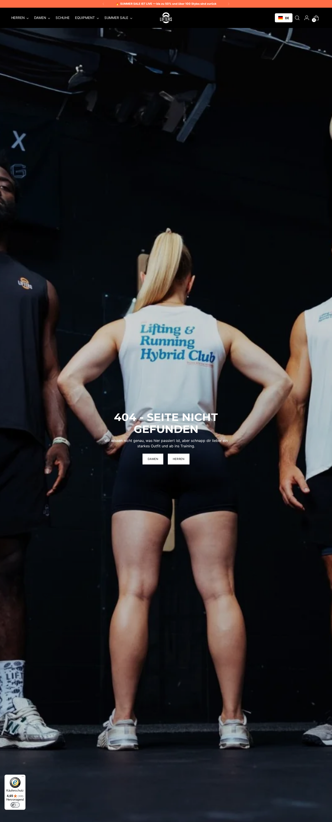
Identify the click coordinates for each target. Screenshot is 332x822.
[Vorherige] (103, 4)
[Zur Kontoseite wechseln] (306, 17)
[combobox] (283, 17)
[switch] (15, 805)
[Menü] (23, 777)
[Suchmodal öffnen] (297, 17)
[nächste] (229, 4)
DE (287, 18)
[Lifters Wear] (166, 17)
